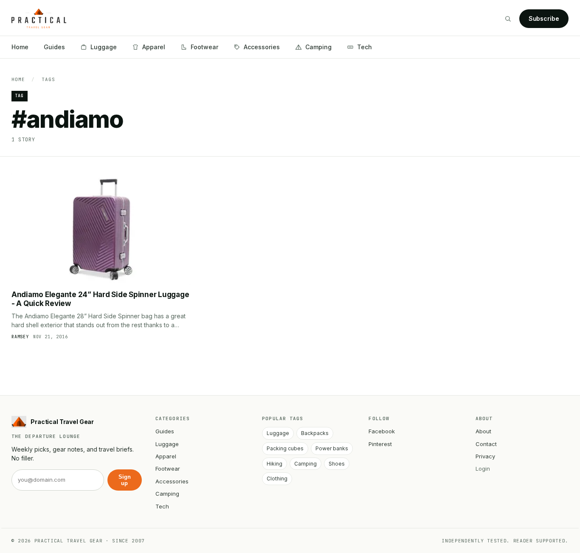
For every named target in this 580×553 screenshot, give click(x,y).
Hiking (274, 463)
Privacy (485, 456)
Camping (318, 47)
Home (19, 47)
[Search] (508, 19)
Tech (364, 47)
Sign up (124, 480)
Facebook (382, 431)
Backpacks (315, 433)
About (483, 431)
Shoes (337, 463)
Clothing (277, 478)
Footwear (204, 47)
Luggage (103, 47)
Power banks (331, 448)
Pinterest (380, 444)
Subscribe (544, 18)
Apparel (153, 47)
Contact (486, 444)
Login (483, 468)
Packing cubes (285, 448)
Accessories (262, 47)
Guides (54, 47)
